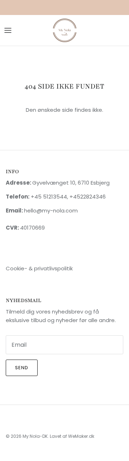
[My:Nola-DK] (64, 30)
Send (21, 367)
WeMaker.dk (81, 436)
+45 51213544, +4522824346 (67, 196)
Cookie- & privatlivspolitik (39, 268)
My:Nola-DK (35, 436)
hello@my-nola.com (51, 210)
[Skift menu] (8, 30)
